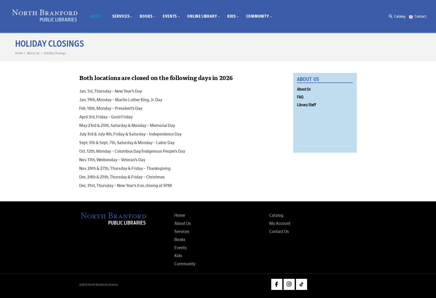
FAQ (300, 97)
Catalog (399, 16)
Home (19, 53)
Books (179, 240)
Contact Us (279, 232)
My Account (279, 224)
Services (181, 232)
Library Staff (306, 105)
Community (184, 264)
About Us (33, 53)
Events (180, 248)
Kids (178, 256)
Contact (420, 16)
